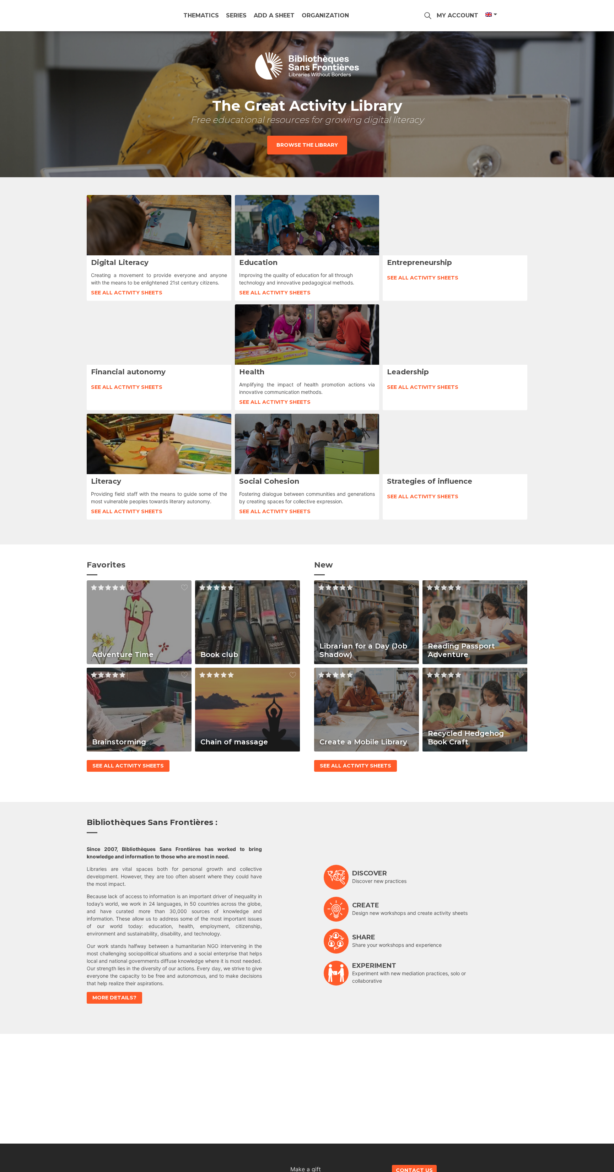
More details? (114, 997)
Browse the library (307, 145)
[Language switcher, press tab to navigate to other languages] (491, 14)
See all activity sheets (126, 292)
